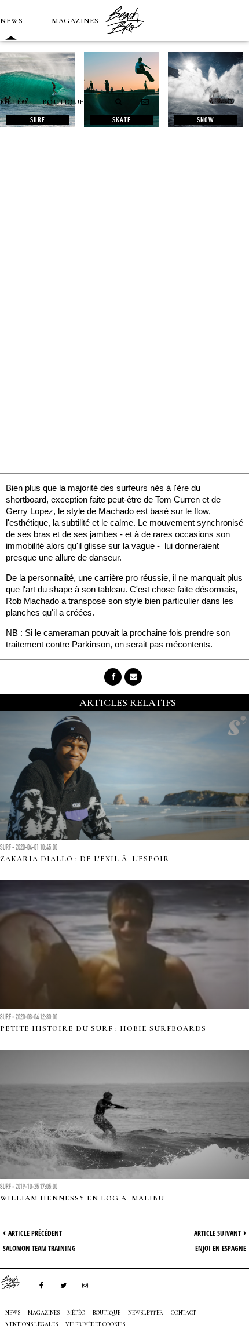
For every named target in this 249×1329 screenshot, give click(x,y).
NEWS (11, 20)
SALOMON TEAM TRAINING (39, 1248)
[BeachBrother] (124, 37)
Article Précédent (35, 1233)
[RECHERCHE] (119, 102)
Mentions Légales (31, 1324)
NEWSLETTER (145, 1312)
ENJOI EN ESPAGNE (220, 1248)
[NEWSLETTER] (145, 102)
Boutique (63, 102)
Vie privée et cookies (95, 1324)
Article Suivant (217, 1233)
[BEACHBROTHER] (16, 1282)
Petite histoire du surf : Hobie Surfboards (103, 1028)
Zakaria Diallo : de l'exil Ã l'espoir (85, 858)
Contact (183, 1312)
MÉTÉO (14, 102)
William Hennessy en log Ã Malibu (82, 1198)
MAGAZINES (75, 20)
